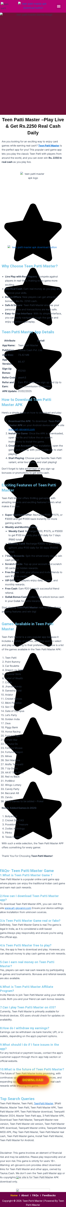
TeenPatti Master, (44, 1103)
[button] (59, 6)
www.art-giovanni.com (21, 429)
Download (33, 1081)
